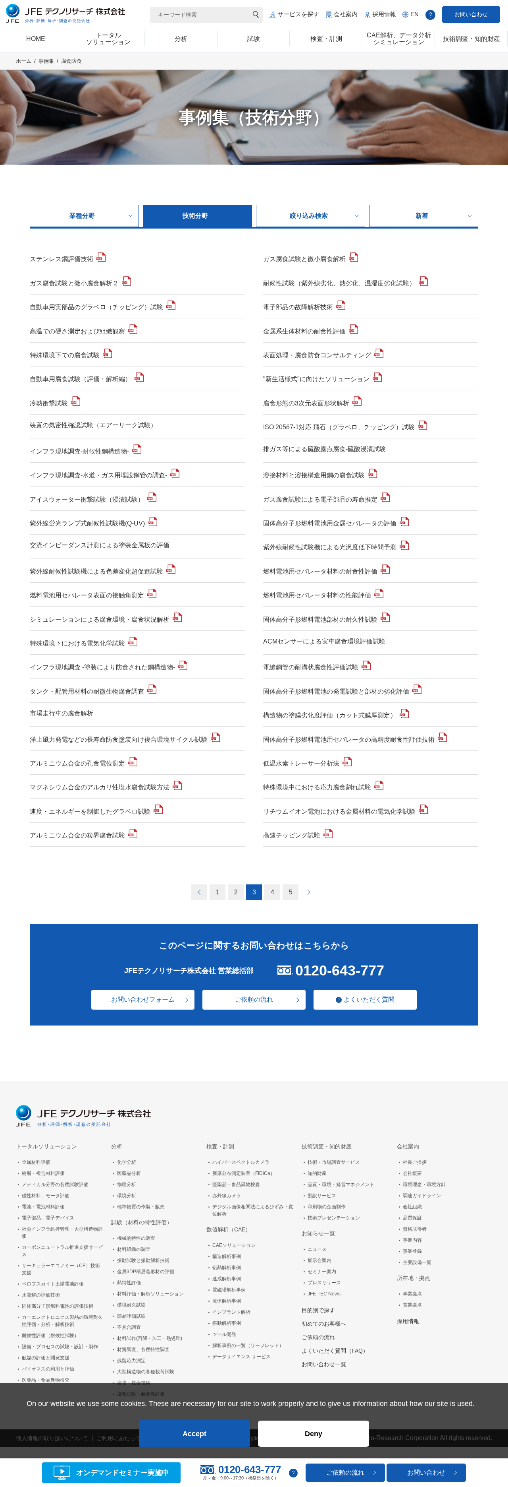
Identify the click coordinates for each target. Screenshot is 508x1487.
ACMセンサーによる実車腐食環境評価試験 (324, 641)
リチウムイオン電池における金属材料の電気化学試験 (339, 811)
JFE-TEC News (324, 1294)
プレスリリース (324, 1282)
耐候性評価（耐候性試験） (50, 1335)
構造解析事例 (226, 1256)
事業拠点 (412, 1294)
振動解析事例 (226, 1323)
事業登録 (412, 1251)
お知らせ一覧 (318, 1233)
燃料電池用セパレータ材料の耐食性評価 (320, 571)
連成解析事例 (226, 1278)
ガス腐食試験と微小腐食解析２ (74, 283)
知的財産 (317, 1173)
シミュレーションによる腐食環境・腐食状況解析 (99, 619)
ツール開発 (224, 1334)
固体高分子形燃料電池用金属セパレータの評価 (329, 523)
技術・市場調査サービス (334, 1162)
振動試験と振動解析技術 (143, 1260)
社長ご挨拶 (415, 1162)
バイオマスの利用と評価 (48, 1369)
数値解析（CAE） (228, 1229)
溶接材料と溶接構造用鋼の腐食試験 (314, 475)
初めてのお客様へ (324, 1323)
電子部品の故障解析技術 (298, 307)
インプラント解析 (231, 1312)
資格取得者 (415, 1229)
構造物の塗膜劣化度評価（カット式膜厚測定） (329, 715)
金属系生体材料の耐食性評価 (304, 331)
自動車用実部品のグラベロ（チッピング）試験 (96, 307)
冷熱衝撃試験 (49, 403)
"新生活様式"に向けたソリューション (316, 379)
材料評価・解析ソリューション (150, 1294)
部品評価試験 (131, 1316)
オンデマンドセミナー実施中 (122, 1473)
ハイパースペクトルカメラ (240, 1162)
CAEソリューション (234, 1245)
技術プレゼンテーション (334, 1218)
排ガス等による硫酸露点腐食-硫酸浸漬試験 (324, 449)
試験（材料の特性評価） (141, 1222)
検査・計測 (220, 1146)
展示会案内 (319, 1260)
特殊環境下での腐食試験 (65, 355)
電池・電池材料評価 (43, 1207)
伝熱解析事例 (226, 1267)
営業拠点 (412, 1305)
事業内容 (412, 1240)
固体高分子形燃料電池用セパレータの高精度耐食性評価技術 (349, 739)
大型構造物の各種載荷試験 (145, 1372)
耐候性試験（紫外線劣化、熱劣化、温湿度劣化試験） (339, 283)
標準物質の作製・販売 (141, 1207)
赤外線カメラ (226, 1195)
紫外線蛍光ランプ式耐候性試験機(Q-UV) (87, 523)
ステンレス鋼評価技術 (61, 259)
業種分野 (82, 215)
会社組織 (412, 1207)
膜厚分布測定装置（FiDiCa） (243, 1173)
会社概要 (412, 1173)
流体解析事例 (226, 1301)
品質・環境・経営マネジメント (341, 1184)
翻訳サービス (322, 1195)
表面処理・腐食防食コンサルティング (317, 355)
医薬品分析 (129, 1173)
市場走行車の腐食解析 (61, 713)
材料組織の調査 (133, 1249)
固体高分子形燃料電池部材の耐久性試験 (320, 619)
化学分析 (126, 1162)
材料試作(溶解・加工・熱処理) (149, 1338)
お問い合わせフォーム (143, 999)
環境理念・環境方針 (424, 1184)
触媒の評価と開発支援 (45, 1358)
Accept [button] (194, 1434)
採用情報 (384, 14)
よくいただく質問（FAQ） (335, 1350)
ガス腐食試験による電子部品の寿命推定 (320, 499)
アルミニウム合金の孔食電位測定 (77, 763)
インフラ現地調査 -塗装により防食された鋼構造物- (102, 667)
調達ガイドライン (422, 1195)
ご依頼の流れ (254, 999)
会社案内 (346, 14)
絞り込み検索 (309, 215)
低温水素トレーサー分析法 (301, 763)
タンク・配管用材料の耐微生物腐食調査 (87, 691)
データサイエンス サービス (241, 1356)
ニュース (317, 1249)
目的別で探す (318, 1310)
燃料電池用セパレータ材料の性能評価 (317, 595)
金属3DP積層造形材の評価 (145, 1271)
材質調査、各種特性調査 (143, 1349)
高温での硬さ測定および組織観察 (77, 331)
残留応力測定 (131, 1360)
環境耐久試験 (131, 1305)
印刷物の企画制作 (327, 1207)
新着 (422, 215)
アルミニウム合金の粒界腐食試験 (77, 835)
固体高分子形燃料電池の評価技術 (57, 1306)
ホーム (23, 61)
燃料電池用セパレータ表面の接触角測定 (87, 595)
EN (414, 14)
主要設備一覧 (417, 1262)
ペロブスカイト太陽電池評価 (53, 1284)
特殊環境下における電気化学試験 (77, 643)
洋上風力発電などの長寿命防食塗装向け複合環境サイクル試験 (119, 739)
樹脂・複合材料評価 (43, 1173)
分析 (116, 1146)
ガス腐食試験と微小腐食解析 (304, 259)
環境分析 (126, 1195)
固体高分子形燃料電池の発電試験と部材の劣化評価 (336, 691)
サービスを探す (298, 14)
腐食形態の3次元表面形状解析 (306, 403)
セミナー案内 (322, 1271)
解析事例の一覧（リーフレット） (248, 1345)
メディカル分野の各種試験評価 (55, 1184)
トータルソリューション (46, 1146)
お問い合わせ (471, 14)
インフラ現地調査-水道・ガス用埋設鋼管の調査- (98, 475)
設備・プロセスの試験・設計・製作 (60, 1346)
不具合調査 (129, 1327)
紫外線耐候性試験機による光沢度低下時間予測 (329, 547)
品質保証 (412, 1218)
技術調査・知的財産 (327, 1146)
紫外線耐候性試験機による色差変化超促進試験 (96, 571)
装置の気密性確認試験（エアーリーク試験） (93, 425)
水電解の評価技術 (41, 1295)
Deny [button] (313, 1434)
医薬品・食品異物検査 (45, 1380)
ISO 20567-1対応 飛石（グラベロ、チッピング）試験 (339, 427)
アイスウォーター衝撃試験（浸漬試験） (87, 499)
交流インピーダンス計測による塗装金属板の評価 (99, 545)
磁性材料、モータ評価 (45, 1195)
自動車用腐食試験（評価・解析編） (80, 379)
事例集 (46, 61)
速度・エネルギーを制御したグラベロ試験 (90, 811)
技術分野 (195, 215)
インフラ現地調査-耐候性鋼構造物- (79, 451)
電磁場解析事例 (229, 1290)
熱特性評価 (129, 1282)
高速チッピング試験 (291, 835)
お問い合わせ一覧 (324, 1364)
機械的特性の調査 (136, 1238)
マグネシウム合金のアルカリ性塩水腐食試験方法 (99, 787)
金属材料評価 (36, 1162)
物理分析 (126, 1184)
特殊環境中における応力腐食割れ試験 (317, 787)
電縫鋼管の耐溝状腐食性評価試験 (310, 667)
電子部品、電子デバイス (48, 1218)
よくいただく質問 (369, 999)
